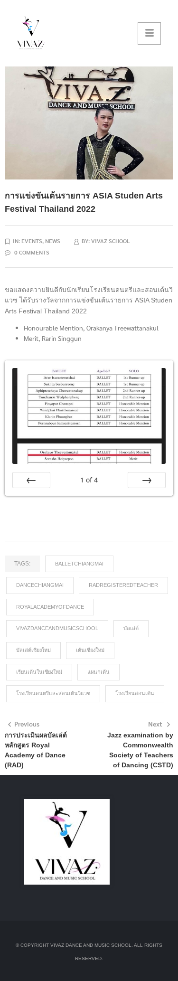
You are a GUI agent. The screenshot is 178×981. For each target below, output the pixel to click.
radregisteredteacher (123, 585)
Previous (26, 723)
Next (155, 723)
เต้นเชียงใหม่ (90, 650)
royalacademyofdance (50, 607)
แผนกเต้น (98, 672)
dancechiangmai (40, 585)
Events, (33, 241)
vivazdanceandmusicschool (57, 628)
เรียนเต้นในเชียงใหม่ (39, 672)
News (52, 241)
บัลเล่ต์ (131, 628)
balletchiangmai (79, 563)
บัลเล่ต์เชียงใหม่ (33, 650)
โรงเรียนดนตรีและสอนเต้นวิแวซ (53, 693)
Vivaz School (110, 241)
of (89, 479)
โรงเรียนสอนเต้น (134, 693)
